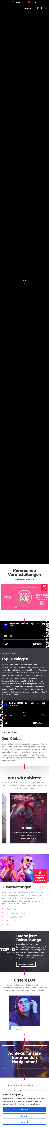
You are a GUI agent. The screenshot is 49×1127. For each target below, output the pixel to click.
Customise (24, 1116)
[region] (24, 1109)
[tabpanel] (24, 597)
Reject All (24, 1122)
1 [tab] (24, 1034)
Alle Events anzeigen (25, 579)
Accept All (24, 1110)
